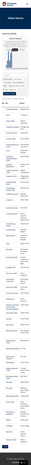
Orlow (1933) (10, 402)
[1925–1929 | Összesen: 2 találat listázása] (6, 66)
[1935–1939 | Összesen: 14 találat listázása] (8, 59)
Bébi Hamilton (10, 235)
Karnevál (9, 319)
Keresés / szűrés (9, 94)
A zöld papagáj (10, 230)
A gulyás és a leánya (12, 127)
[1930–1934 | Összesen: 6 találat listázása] (7, 64)
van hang (8, 82)
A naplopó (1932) (11, 176)
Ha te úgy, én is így (12, 293)
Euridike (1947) (11, 267)
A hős (8, 150)
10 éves (22, 50)
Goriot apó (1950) (11, 287)
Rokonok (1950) (11, 440)
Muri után (9, 388)
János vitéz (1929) (11, 313)
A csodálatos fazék (12, 109)
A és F (8, 115)
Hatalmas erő (10, 299)
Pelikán (8, 420)
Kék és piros (10, 325)
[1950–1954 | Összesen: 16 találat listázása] (11, 58)
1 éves (8, 50)
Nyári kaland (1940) (12, 396)
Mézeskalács (10, 362)
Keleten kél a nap (11, 330)
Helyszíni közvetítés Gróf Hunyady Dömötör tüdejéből (12, 307)
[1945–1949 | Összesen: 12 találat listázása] (10, 61)
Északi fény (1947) (11, 257)
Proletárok (9, 426)
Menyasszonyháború (13, 348)
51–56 (5, 447)
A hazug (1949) (11, 139)
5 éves (15, 50)
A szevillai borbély (11, 214)
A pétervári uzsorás (12, 194)
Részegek (9, 432)
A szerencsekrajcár (12, 208)
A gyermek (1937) (11, 133)
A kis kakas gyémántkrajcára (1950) (11, 158)
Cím (7, 103)
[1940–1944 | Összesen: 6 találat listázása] (9, 64)
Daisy (7, 243)
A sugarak (9, 200)
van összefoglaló (18, 82)
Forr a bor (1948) (11, 273)
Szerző (22, 103)
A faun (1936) (10, 121)
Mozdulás (9, 382)
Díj (3, 103)
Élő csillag (9, 249)
